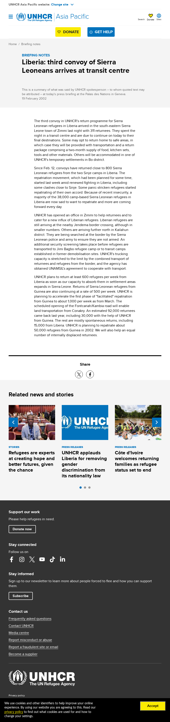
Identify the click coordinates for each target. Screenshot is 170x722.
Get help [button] (104, 32)
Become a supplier (23, 654)
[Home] (31, 17)
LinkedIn (62, 559)
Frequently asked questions (30, 618)
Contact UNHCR (21, 625)
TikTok (52, 559)
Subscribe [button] (21, 595)
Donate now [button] (22, 529)
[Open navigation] (11, 17)
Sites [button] (158, 19)
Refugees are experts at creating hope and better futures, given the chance (32, 461)
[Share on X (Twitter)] (79, 374)
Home (13, 44)
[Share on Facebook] (90, 374)
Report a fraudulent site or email (33, 647)
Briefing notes (31, 44)
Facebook (11, 559)
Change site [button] (59, 4)
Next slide (156, 422)
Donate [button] (150, 19)
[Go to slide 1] (81, 488)
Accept (152, 706)
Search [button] (141, 19)
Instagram (22, 559)
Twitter (32, 559)
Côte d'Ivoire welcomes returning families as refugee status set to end (137, 461)
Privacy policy (17, 695)
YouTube (42, 559)
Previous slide (13, 422)
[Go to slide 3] (90, 488)
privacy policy (13, 712)
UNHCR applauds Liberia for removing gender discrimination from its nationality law (84, 464)
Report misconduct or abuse (30, 640)
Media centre (19, 632)
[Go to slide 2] (86, 488)
